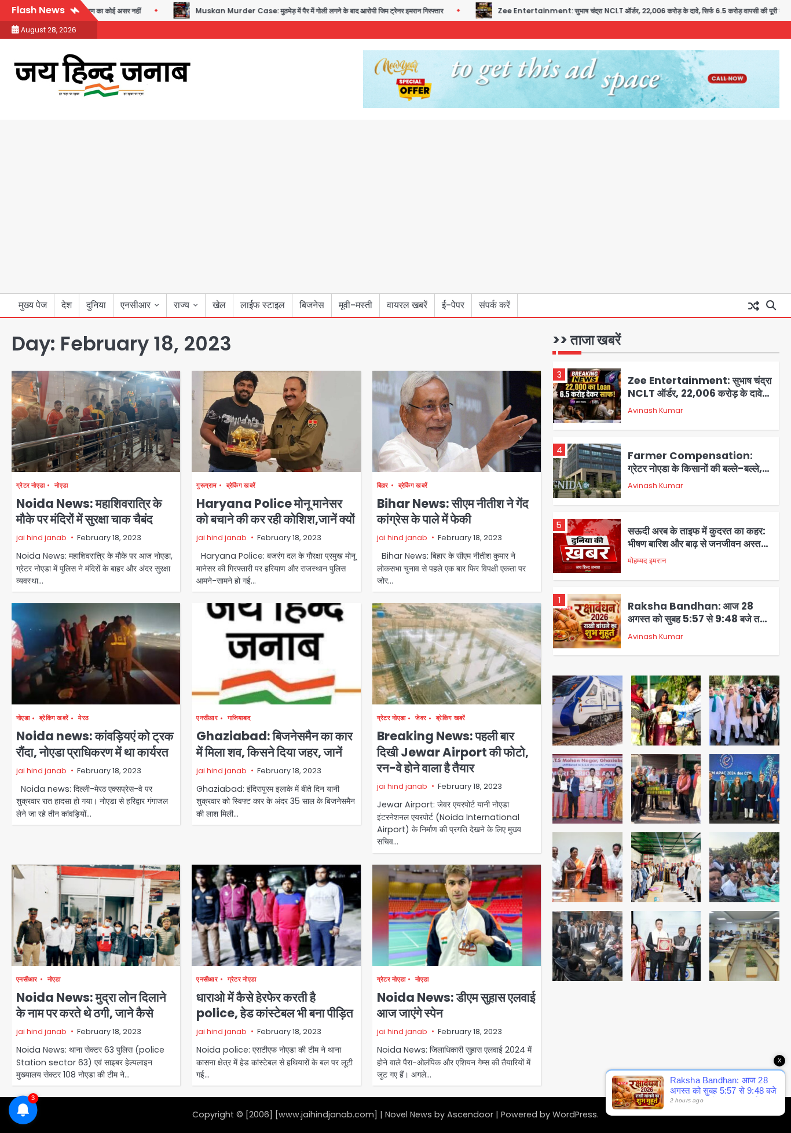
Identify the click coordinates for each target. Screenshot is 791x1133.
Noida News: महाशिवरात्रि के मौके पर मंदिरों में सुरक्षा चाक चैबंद (89, 511)
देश (66, 305)
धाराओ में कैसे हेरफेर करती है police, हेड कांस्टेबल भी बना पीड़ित (274, 1005)
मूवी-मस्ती (355, 305)
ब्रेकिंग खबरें (240, 485)
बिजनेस (311, 305)
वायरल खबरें (407, 305)
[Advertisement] (395, 206)
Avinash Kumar (655, 411)
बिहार (383, 485)
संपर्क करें (494, 305)
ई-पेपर (453, 305)
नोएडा (61, 485)
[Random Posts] (753, 305)
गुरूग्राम (206, 485)
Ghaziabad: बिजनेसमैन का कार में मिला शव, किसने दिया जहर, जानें (274, 744)
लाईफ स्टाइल (262, 305)
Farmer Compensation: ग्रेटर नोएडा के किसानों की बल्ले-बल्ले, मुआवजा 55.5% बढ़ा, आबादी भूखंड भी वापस (696, 475)
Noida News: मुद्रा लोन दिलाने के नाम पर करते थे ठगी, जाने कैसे (91, 1005)
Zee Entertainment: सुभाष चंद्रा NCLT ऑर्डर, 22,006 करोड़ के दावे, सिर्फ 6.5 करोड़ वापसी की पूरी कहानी (616, 11)
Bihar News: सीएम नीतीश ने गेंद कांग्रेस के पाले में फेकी (453, 511)
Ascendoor (470, 1114)
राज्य (181, 305)
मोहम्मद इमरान (647, 561)
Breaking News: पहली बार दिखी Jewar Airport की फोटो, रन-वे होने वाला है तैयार (453, 752)
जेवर (420, 718)
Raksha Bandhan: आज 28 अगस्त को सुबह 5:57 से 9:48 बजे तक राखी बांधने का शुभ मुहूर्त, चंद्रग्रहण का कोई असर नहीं (697, 625)
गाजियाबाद (239, 718)
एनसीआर (135, 305)
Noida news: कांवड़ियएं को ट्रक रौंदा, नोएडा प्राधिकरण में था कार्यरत (95, 744)
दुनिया (96, 305)
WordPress (574, 1114)
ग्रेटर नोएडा (30, 485)
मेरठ (83, 718)
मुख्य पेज (33, 305)
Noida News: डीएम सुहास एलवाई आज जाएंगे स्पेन (456, 1005)
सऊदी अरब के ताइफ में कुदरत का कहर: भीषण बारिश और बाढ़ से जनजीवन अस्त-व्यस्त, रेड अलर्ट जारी (697, 544)
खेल (219, 305)
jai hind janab (41, 537)
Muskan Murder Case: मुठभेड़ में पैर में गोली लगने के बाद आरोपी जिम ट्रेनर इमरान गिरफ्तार (289, 11)
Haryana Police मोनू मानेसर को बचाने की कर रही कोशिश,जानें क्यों (275, 511)
